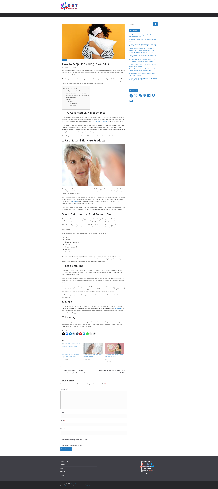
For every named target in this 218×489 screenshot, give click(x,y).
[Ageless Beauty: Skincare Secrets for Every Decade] (93, 348)
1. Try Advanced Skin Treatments (76, 91)
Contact (121, 15)
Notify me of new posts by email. (71, 445)
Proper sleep (118, 308)
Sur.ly (150, 470)
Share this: (74, 103)
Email (62, 421)
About (62, 468)
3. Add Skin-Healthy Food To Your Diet (78, 95)
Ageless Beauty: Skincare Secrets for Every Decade (92, 355)
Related (74, 105)
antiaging (75, 201)
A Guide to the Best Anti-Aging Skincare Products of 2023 (70, 355)
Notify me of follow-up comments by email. (74, 440)
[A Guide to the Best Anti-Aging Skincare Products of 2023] (72, 348)
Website (63, 429)
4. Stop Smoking (71, 97)
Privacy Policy (64, 461)
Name (62, 412)
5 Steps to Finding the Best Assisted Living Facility (111, 372)
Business (71, 15)
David (74, 67)
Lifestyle (79, 15)
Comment (64, 389)
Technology (97, 15)
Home (63, 15)
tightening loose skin (101, 121)
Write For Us (64, 472)
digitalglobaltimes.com (147, 466)
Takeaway (70, 101)
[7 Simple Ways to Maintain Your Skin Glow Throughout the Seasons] (114, 348)
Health (106, 15)
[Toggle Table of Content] (87, 88)
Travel (113, 15)
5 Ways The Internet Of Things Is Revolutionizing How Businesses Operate (76, 372)
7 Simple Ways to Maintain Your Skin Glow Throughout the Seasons (114, 356)
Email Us (62, 475)
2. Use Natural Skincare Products (76, 93)
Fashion (87, 15)
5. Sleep (69, 99)
